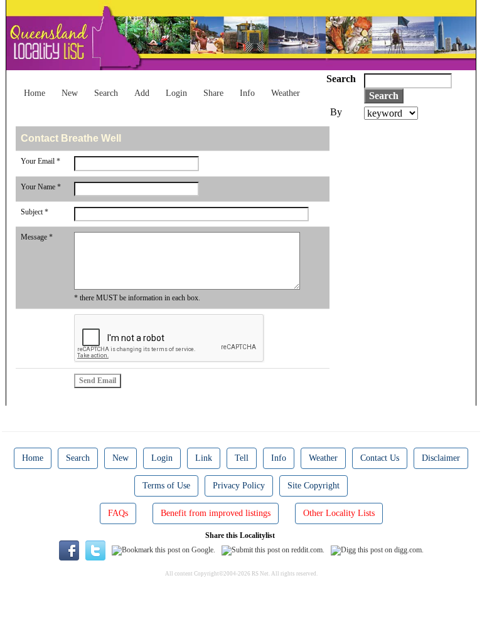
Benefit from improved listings (215, 513)
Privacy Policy (239, 485)
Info (247, 93)
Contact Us (379, 458)
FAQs (118, 513)
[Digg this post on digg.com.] (377, 549)
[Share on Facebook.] (69, 549)
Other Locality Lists (339, 513)
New (70, 93)
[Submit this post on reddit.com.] (273, 549)
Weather (285, 93)
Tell (242, 458)
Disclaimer (441, 458)
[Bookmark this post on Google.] (163, 549)
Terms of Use (166, 485)
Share (213, 93)
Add (141, 93)
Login (176, 93)
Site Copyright (313, 485)
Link (203, 458)
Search (106, 93)
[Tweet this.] (95, 549)
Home (34, 93)
